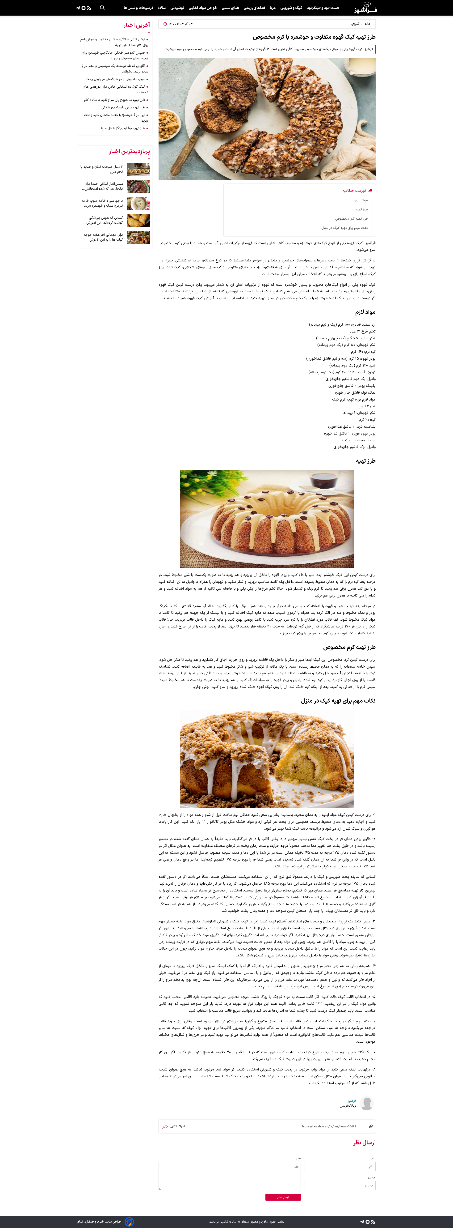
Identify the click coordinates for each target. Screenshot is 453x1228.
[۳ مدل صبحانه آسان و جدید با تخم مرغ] (138, 169)
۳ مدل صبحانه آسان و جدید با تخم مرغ (101, 169)
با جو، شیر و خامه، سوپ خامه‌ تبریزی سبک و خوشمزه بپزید (102, 203)
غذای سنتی (230, 8)
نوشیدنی (177, 8)
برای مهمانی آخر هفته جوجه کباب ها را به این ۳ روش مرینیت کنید (103, 237)
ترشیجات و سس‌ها (138, 8)
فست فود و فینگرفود (323, 8)
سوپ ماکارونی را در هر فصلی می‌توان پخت (115, 79)
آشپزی (355, 23)
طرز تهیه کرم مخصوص (351, 218)
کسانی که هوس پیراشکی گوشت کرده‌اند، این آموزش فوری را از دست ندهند (104, 220)
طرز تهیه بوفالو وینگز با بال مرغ (123, 128)
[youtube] (83, 8)
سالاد (162, 8)
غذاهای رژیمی (254, 8)
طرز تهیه (362, 209)
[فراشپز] (366, 7)
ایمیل (372, 1177)
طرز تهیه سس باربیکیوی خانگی (123, 107)
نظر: (298, 1158)
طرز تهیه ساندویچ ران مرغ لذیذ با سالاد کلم (114, 100)
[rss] (89, 8)
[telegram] (78, 8)
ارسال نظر (283, 1197)
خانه (368, 23)
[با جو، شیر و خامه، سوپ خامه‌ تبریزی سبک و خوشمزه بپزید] (138, 203)
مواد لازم (361, 200)
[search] (102, 7)
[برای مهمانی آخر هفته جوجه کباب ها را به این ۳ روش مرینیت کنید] (138, 237)
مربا (273, 8)
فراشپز (352, 1100)
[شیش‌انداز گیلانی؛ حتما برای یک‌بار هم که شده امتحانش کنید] (138, 186)
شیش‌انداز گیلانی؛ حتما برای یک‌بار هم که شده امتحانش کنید (104, 186)
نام (373, 1158)
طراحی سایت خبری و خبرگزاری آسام (99, 1221)
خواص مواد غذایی (203, 8)
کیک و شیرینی (291, 8)
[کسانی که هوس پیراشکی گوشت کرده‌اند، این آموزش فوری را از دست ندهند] (138, 220)
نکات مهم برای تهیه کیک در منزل (344, 228)
